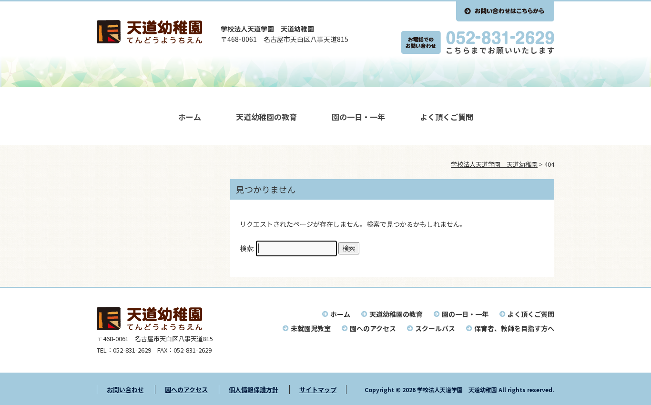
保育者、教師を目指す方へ (514, 328)
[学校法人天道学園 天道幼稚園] (149, 40)
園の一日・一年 (358, 116)
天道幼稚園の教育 (266, 116)
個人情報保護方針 (253, 389)
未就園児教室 (311, 328)
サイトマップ (317, 389)
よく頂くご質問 (446, 116)
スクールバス (435, 328)
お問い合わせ (125, 389)
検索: (247, 248)
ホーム (189, 116)
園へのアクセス (373, 328)
